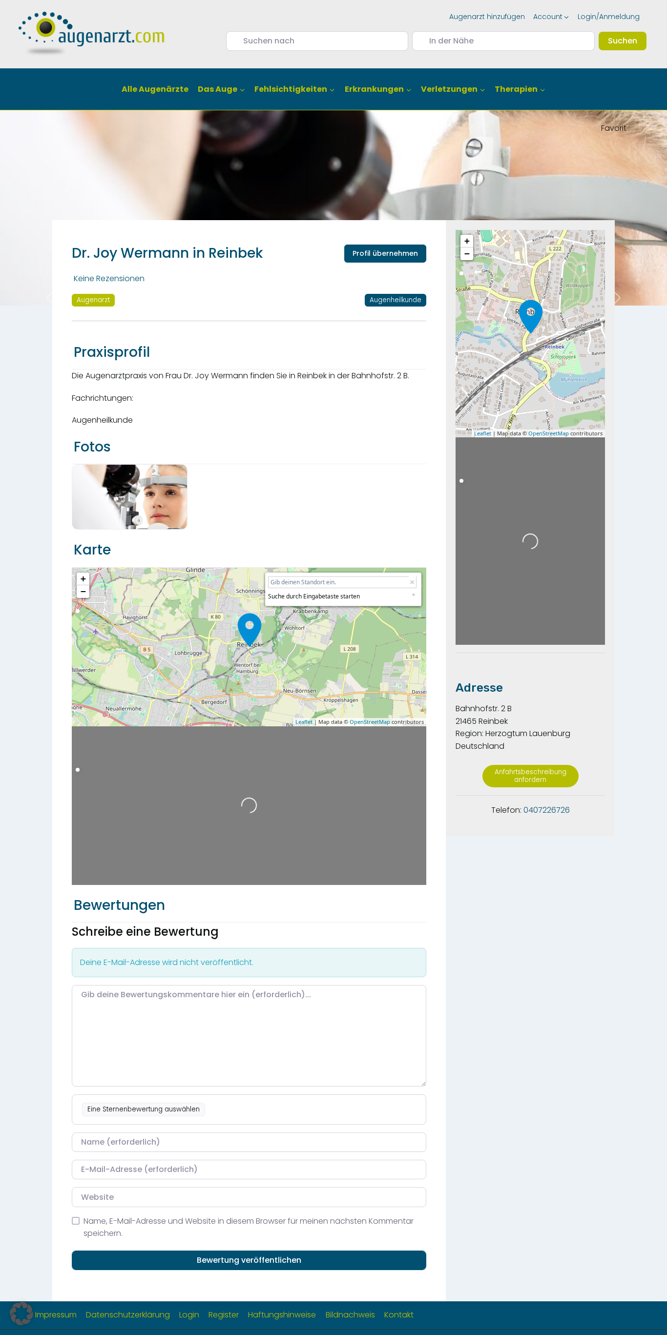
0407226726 (546, 810)
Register (223, 1314)
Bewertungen (119, 905)
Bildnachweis (350, 1314)
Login (189, 1314)
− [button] (83, 591)
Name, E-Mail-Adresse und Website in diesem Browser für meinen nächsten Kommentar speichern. (248, 1227)
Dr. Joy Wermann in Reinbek (167, 253)
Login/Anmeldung (609, 16)
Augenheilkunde (395, 300)
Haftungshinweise (282, 1314)
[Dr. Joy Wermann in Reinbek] (249, 630)
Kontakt (399, 1314)
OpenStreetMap (370, 721)
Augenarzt (93, 300)
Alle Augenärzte (155, 89)
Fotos (92, 446)
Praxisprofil (112, 352)
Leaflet (304, 721)
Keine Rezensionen (109, 278)
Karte (92, 549)
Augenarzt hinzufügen (487, 16)
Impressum (56, 1314)
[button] (21, 1313)
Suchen (627, 40)
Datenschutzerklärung (128, 1314)
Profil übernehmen (385, 253)
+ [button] (83, 579)
